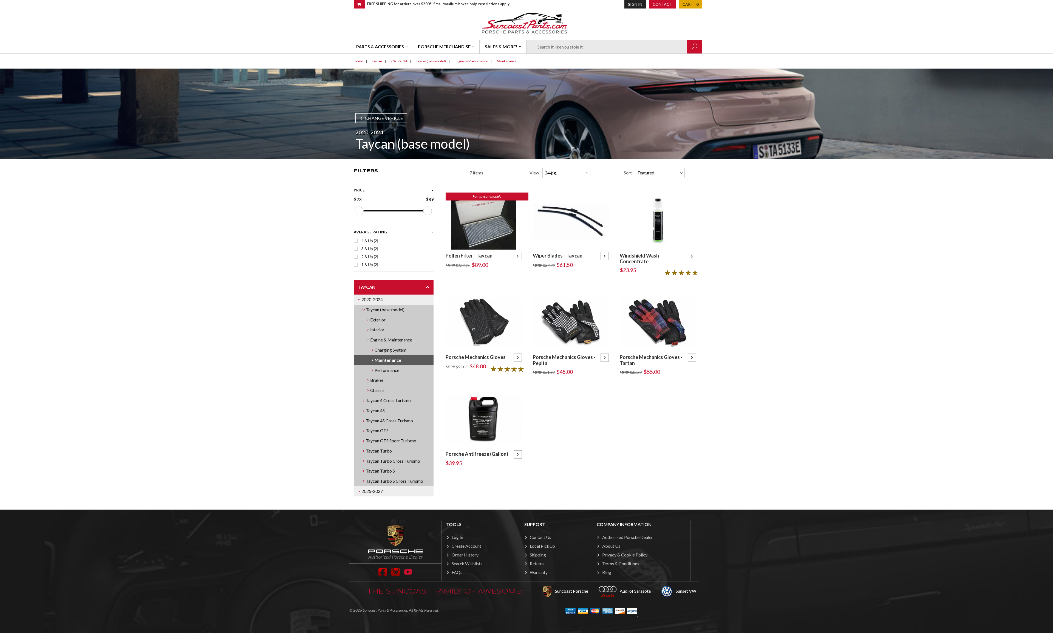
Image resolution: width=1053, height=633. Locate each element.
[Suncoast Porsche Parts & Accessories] (524, 23)
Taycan (366, 287)
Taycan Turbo (379, 450)
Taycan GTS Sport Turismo (391, 440)
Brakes (377, 380)
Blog (606, 572)
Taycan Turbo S (380, 470)
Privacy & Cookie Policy (624, 554)
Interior (377, 329)
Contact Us (540, 537)
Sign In (635, 4)
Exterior (378, 319)
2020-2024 (372, 299)
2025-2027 (372, 491)
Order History (465, 554)
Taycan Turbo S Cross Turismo (394, 481)
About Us (611, 546)
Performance (387, 370)
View (534, 172)
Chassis (377, 390)
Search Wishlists (467, 563)
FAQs (457, 572)
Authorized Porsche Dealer (627, 537)
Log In (457, 537)
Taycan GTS (377, 430)
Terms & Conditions (620, 563)
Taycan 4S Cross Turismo (389, 420)
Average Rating (370, 232)
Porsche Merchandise (444, 46)
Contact (662, 4)
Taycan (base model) (385, 309)
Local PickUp (542, 546)
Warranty (539, 572)
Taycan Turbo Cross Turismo (393, 461)
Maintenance (388, 360)
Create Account (466, 546)
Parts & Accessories (380, 46)
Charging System (390, 349)
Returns (537, 563)
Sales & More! (501, 46)
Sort (628, 172)
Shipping (538, 554)
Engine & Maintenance (391, 339)
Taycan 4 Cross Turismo (388, 400)
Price (359, 190)
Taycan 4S (375, 410)
